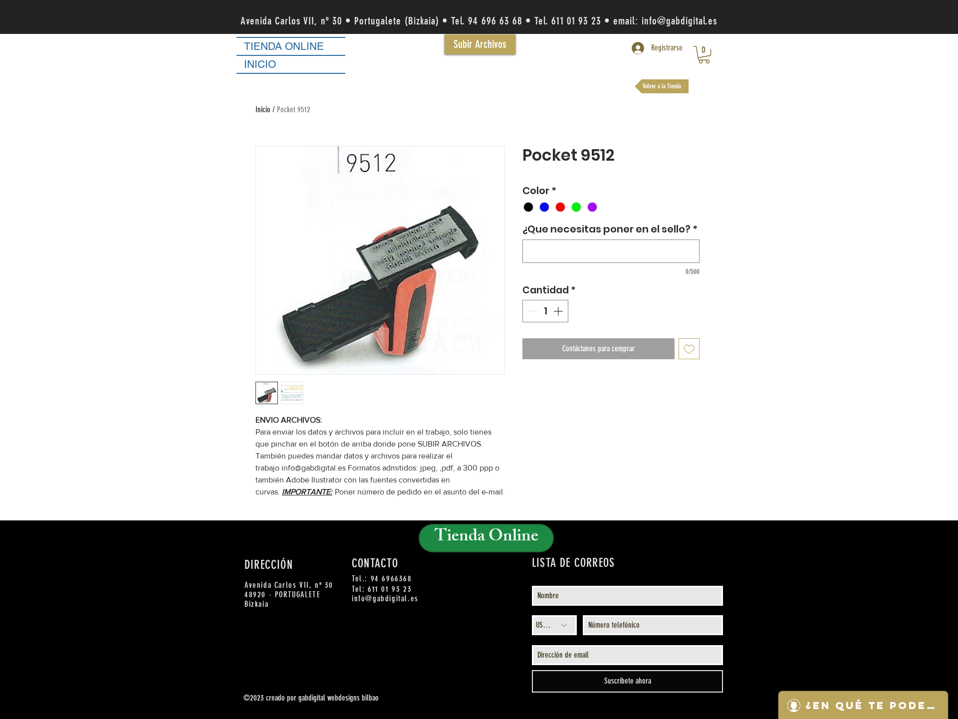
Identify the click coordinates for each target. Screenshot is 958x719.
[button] (704, 54)
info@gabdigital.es (680, 20)
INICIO (260, 64)
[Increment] (559, 311)
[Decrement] (532, 311)
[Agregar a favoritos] (689, 348)
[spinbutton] (545, 311)
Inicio (262, 109)
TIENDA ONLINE (284, 46)
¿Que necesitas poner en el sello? (610, 229)
